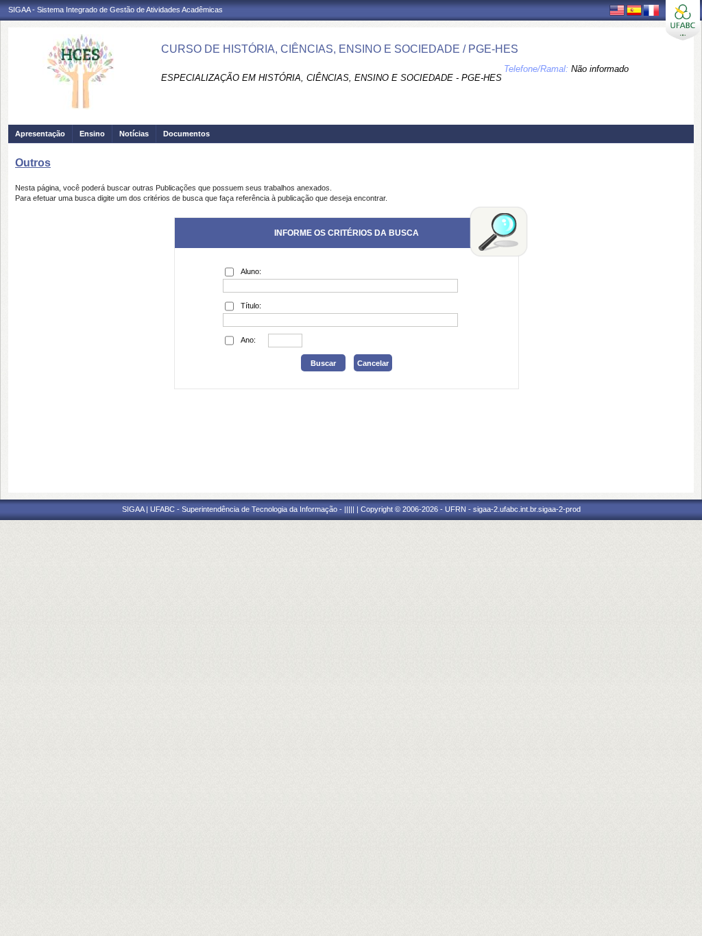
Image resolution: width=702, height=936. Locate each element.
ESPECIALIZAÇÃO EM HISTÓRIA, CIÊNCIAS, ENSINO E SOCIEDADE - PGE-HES (331, 78)
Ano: (248, 340)
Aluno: (251, 271)
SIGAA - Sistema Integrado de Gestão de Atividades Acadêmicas (115, 9)
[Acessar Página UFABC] (683, 20)
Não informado (600, 69)
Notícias (134, 134)
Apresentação (40, 134)
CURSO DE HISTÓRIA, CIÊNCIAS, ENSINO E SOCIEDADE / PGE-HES (339, 49)
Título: (251, 305)
